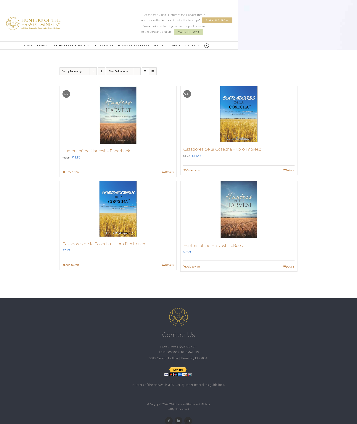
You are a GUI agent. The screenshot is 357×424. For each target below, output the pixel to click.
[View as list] (152, 71)
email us (191, 352)
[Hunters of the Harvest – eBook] (239, 210)
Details (169, 172)
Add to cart (72, 265)
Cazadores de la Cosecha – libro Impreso (222, 149)
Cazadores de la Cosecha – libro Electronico (104, 243)
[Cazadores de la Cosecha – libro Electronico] (118, 209)
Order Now (72, 172)
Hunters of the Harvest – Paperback (96, 150)
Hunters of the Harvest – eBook (213, 245)
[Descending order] (101, 71)
